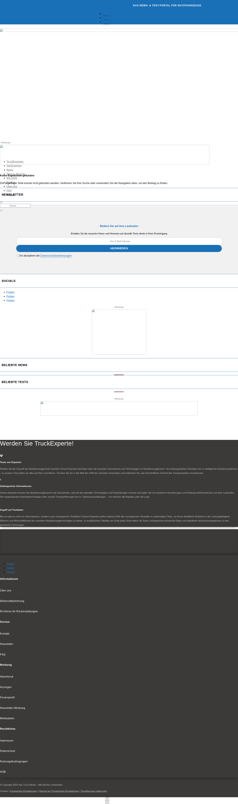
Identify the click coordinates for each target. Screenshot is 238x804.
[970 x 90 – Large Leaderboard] (119, 414)
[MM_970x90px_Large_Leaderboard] (104, 163)
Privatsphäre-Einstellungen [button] (23, 791)
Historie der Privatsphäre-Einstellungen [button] (59, 791)
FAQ (9, 190)
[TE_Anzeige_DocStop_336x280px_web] (119, 353)
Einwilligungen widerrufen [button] (94, 791)
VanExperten (14, 165)
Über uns (11, 186)
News (9, 169)
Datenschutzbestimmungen (56, 255)
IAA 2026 (11, 178)
